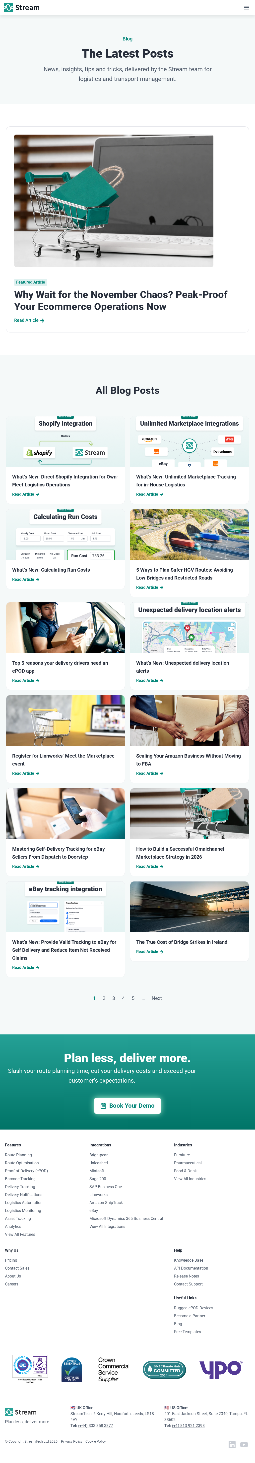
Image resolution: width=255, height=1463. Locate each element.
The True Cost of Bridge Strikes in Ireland (181, 942)
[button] (246, 7)
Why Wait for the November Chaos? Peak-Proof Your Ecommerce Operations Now (120, 300)
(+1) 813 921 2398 (188, 1425)
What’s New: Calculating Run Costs (51, 570)
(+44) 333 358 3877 (95, 1425)
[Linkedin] (232, 1445)
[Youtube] (244, 1445)
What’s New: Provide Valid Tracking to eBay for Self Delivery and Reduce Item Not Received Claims (64, 950)
